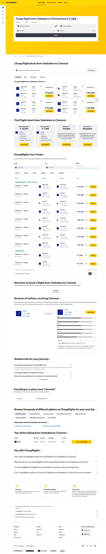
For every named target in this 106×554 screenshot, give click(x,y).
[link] (24, 144)
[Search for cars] (3, 14)
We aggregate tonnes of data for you (25, 514)
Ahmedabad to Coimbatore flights (51, 426)
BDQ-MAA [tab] (56, 290)
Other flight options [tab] (21, 417)
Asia (19, 56)
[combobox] (19, 22)
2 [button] (93, 273)
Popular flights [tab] (52, 417)
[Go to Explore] (3, 18)
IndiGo (24, 311)
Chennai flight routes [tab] (34, 414)
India (23, 56)
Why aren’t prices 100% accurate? (24, 517)
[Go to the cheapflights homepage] (12, 2)
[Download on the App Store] (85, 534)
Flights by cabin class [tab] (80, 414)
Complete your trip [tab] (48, 414)
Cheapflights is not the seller (23, 511)
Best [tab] (25, 77)
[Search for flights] (3, 7)
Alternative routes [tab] (20, 414)
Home (15, 56)
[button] (3, 2)
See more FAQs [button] (43, 379)
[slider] (99, 168)
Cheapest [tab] (18, 77)
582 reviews (26, 316)
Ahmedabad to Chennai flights (23, 426)
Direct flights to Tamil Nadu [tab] (64, 414)
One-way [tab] (42, 77)
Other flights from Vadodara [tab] (37, 417)
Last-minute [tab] (33, 77)
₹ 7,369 (71, 18)
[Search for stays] (3, 11)
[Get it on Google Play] (85, 530)
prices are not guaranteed (47, 506)
